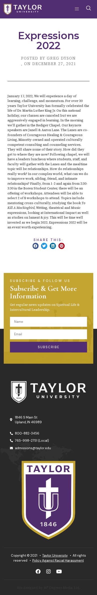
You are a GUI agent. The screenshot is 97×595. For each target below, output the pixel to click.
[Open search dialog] (89, 9)
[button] (36, 246)
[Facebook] (38, 572)
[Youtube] (59, 572)
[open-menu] (75, 9)
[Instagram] (48, 572)
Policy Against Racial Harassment (58, 560)
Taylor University (55, 555)
